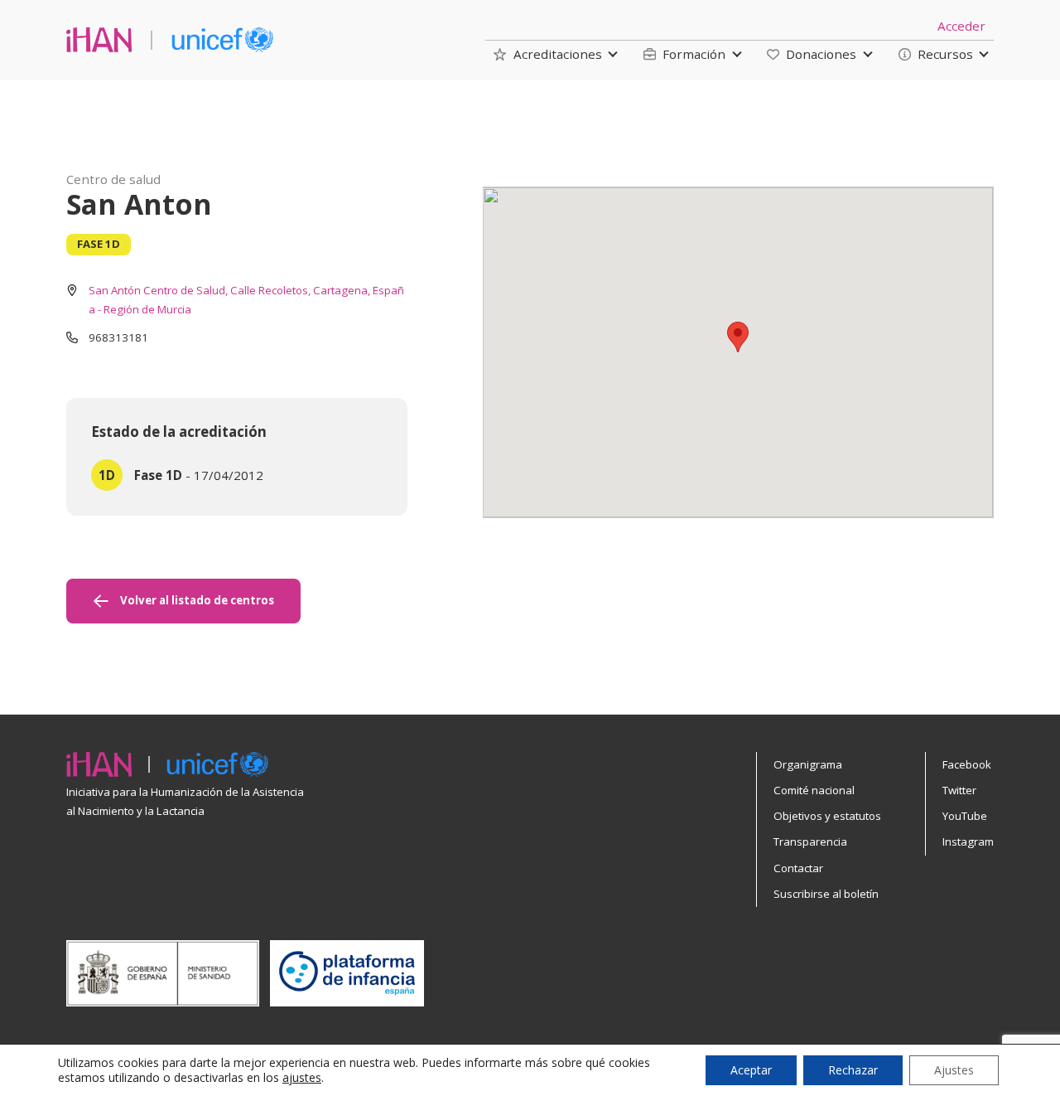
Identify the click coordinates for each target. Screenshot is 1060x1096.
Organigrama (807, 764)
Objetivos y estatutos (827, 815)
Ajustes (954, 1070)
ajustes (301, 1077)
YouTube (964, 815)
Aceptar (751, 1070)
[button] (547, 54)
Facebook (966, 764)
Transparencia (810, 841)
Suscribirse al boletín (826, 893)
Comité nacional (814, 790)
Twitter (959, 790)
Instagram (968, 841)
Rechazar (853, 1070)
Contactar (798, 868)
